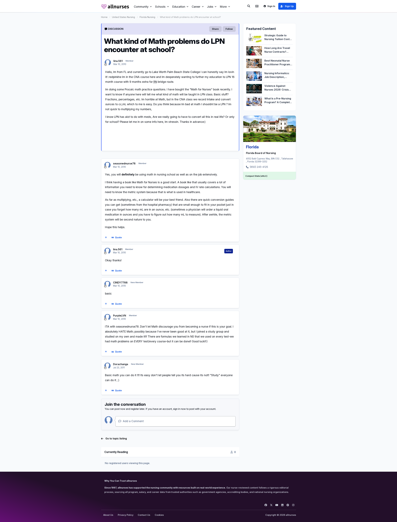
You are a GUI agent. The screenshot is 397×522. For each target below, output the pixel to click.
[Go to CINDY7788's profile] (107, 284)
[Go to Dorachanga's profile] (107, 366)
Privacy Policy (125, 515)
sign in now (179, 408)
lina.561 (118, 60)
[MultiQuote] (105, 237)
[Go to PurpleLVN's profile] (107, 317)
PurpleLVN (119, 315)
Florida (252, 146)
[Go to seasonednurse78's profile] (107, 165)
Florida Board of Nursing (261, 153)
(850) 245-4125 (259, 166)
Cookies (159, 515)
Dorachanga (120, 364)
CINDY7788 (120, 282)
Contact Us (144, 515)
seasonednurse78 (124, 163)
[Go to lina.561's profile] (108, 62)
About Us (108, 515)
